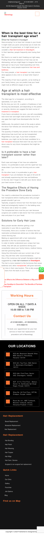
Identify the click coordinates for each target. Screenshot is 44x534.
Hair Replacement (10, 429)
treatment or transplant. (10, 111)
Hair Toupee (9, 452)
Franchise (8, 487)
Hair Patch (8, 444)
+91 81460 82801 (29, 2)
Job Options (9, 491)
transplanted (21, 265)
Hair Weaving (9, 448)
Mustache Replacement (12, 425)
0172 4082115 (22, 325)
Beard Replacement (11, 421)
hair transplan (21, 72)
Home (7, 475)
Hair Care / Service (11, 460)
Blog (6, 495)
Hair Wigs (8, 456)
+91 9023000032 (30, 322)
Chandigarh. (35, 260)
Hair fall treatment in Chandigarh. (22, 50)
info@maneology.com (14, 2)
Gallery (7, 483)
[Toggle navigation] (37, 14)
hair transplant (7, 141)
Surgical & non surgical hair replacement (18, 464)
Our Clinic (8, 479)
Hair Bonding (9, 440)
